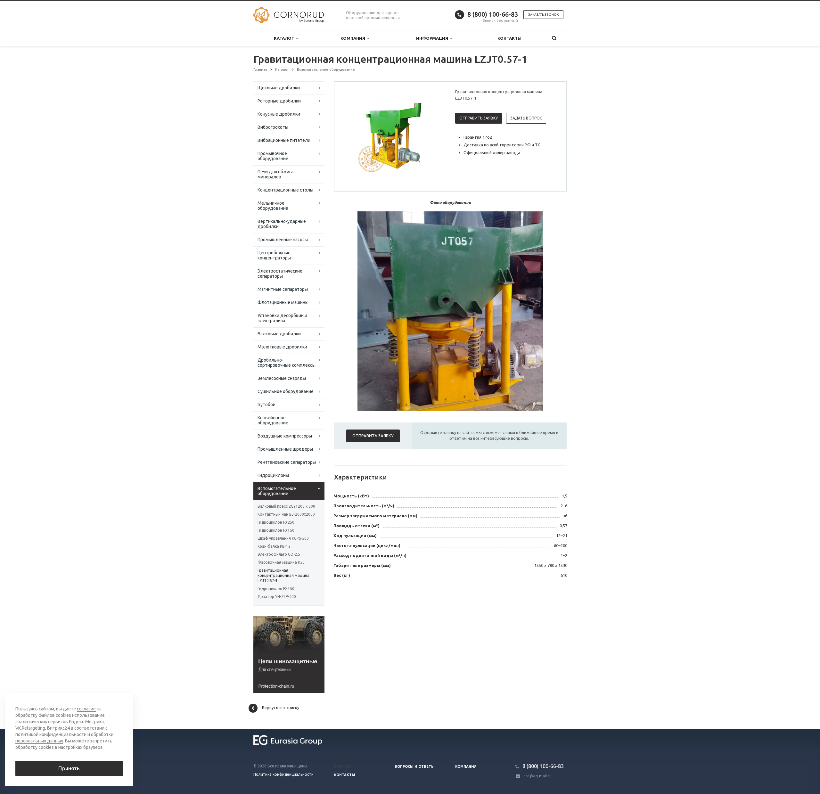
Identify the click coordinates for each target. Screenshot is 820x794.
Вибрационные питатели (284, 140)
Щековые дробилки (279, 87)
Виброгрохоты (273, 127)
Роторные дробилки (279, 100)
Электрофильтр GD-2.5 (279, 554)
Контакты (509, 38)
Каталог (285, 38)
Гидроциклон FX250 (276, 522)
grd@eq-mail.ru (537, 776)
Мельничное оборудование (273, 206)
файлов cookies (54, 715)
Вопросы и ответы (415, 766)
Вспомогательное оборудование (277, 491)
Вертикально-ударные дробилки (282, 224)
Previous (352, 136)
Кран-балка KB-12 (274, 546)
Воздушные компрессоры (285, 435)
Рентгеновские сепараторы (287, 462)
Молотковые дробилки (282, 346)
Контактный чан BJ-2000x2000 (286, 514)
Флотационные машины (283, 302)
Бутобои (266, 404)
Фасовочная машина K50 (281, 562)
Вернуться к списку (280, 707)
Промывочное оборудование (273, 156)
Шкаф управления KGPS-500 (283, 538)
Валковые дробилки (279, 333)
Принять (69, 768)
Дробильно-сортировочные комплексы (287, 362)
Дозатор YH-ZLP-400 (277, 596)
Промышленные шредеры (285, 449)
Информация (433, 38)
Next (434, 136)
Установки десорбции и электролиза (282, 318)
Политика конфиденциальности (283, 774)
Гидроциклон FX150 (276, 530)
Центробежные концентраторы (274, 255)
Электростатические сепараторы (280, 273)
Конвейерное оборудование (273, 420)
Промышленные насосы (283, 239)
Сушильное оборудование (286, 391)
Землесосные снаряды (282, 378)
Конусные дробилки (279, 114)
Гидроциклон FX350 (276, 588)
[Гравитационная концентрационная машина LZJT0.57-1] (393, 137)
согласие (86, 708)
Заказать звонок (543, 14)
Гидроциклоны (273, 475)
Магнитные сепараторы (283, 289)
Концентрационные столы (285, 189)
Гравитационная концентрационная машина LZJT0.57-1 (283, 575)
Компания (353, 38)
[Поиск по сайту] (554, 38)
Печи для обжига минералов (275, 174)
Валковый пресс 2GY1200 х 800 (286, 506)
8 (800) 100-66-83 (492, 14)
